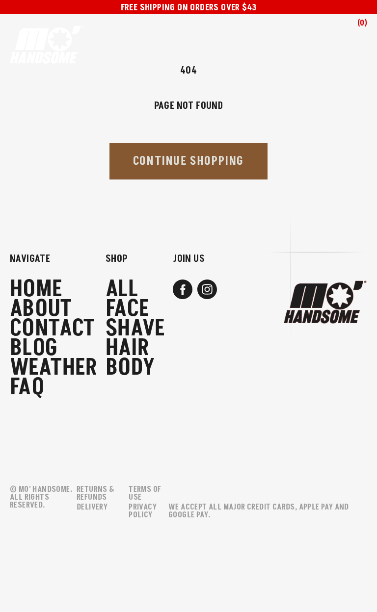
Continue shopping (188, 161)
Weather (54, 367)
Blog (34, 348)
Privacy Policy (143, 511)
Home (36, 289)
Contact (52, 328)
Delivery (92, 507)
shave (135, 328)
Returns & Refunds (96, 493)
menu (277, 30)
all (122, 289)
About (41, 309)
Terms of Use (145, 493)
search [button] (313, 32)
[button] (352, 30)
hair (128, 348)
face (128, 309)
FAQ (27, 387)
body (130, 367)
